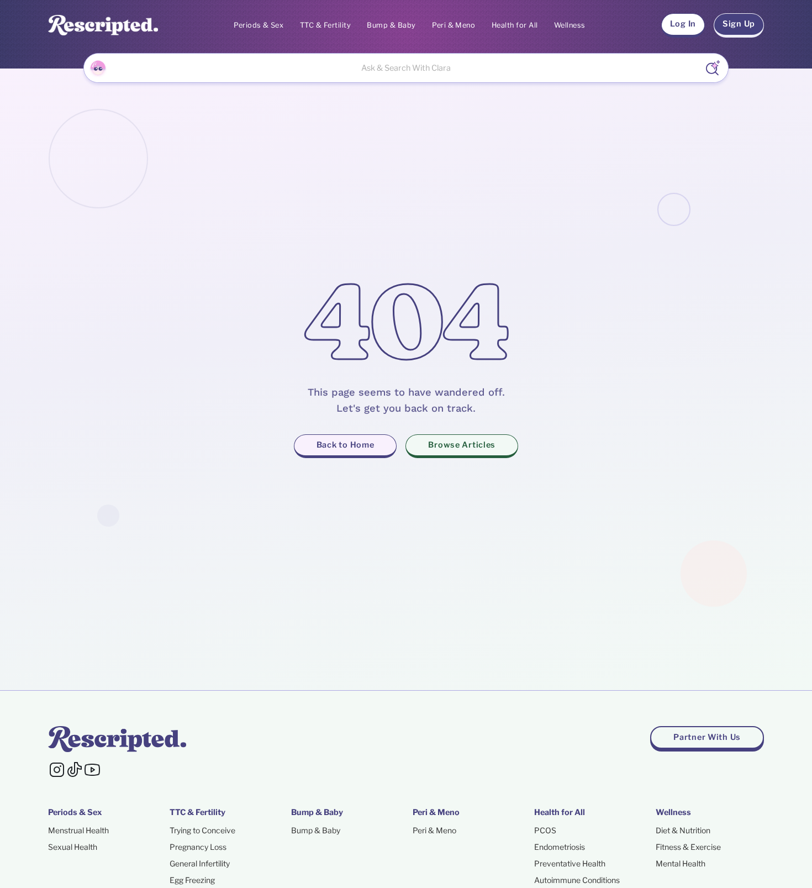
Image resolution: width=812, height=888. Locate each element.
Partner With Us (707, 737)
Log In (683, 24)
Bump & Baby (391, 25)
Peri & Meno (453, 25)
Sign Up (739, 24)
